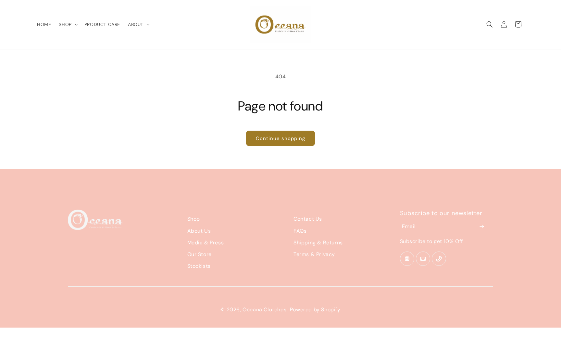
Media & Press (205, 242)
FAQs (299, 230)
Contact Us (307, 218)
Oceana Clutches (264, 309)
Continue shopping (280, 138)
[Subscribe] (482, 226)
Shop (193, 218)
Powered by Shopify (315, 309)
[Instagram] (407, 259)
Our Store (199, 254)
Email (409, 226)
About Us (199, 230)
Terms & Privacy (314, 254)
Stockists (199, 266)
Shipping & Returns (318, 242)
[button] (67, 24)
